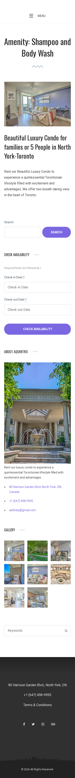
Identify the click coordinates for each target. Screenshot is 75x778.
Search (9, 222)
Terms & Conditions (37, 705)
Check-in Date (14, 277)
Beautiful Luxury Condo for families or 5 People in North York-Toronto (37, 147)
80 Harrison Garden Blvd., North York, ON (37, 685)
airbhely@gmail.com (22, 510)
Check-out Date (15, 299)
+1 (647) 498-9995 (37, 695)
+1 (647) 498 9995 (21, 501)
